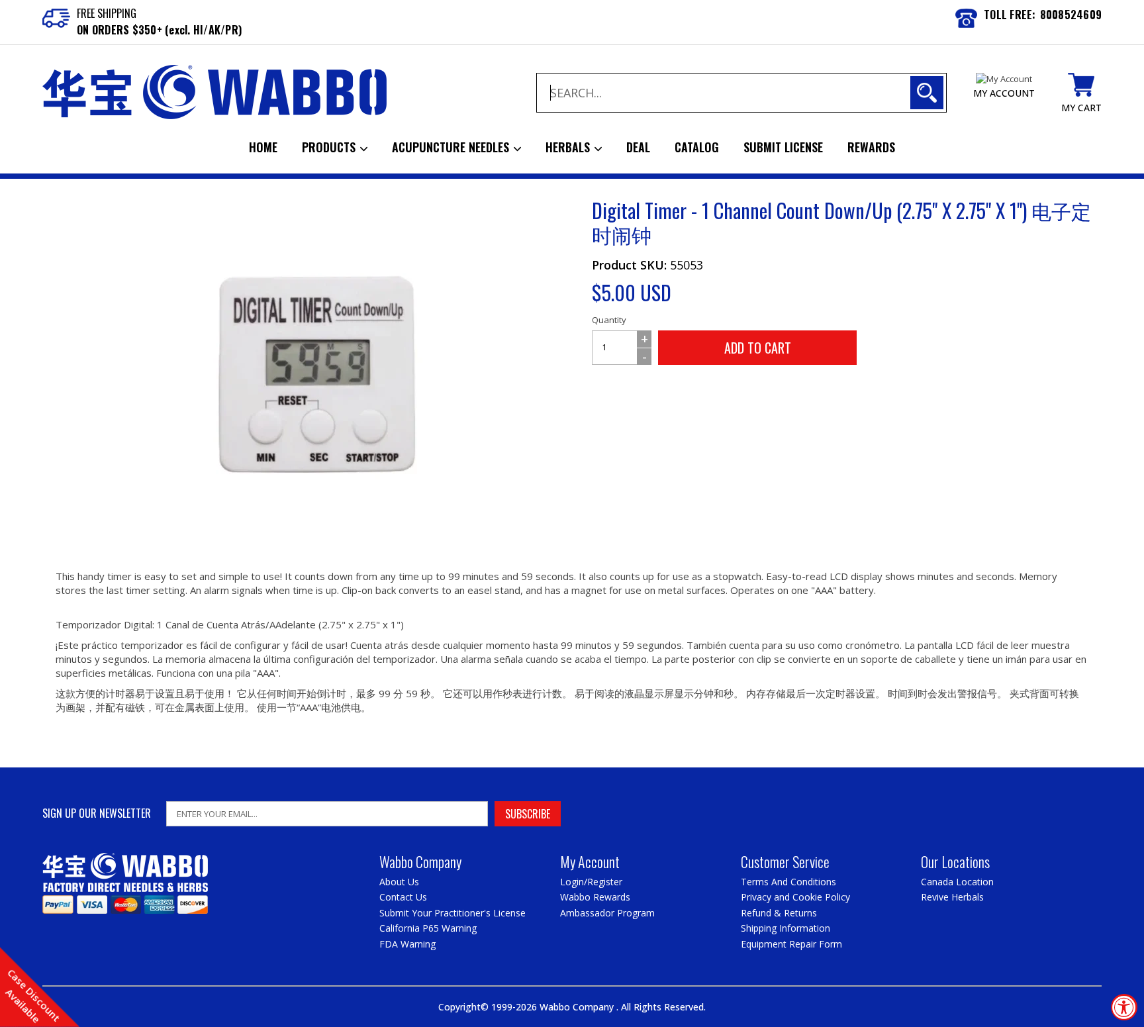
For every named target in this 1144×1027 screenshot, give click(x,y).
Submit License (783, 147)
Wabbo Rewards (595, 897)
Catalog (697, 147)
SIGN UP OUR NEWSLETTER (96, 813)
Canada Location (957, 881)
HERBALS (569, 147)
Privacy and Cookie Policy (795, 897)
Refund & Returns (779, 912)
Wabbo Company (578, 1007)
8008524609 (1071, 15)
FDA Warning (407, 944)
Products (330, 147)
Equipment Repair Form (791, 944)
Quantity (609, 320)
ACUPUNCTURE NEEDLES (452, 147)
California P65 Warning (428, 928)
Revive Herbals (952, 897)
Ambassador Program (607, 912)
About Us (399, 881)
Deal (638, 147)
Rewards (871, 147)
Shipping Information (785, 928)
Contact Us (403, 897)
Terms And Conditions (788, 881)
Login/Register (591, 881)
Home (263, 147)
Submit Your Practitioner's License (452, 912)
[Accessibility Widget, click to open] (1124, 1007)
